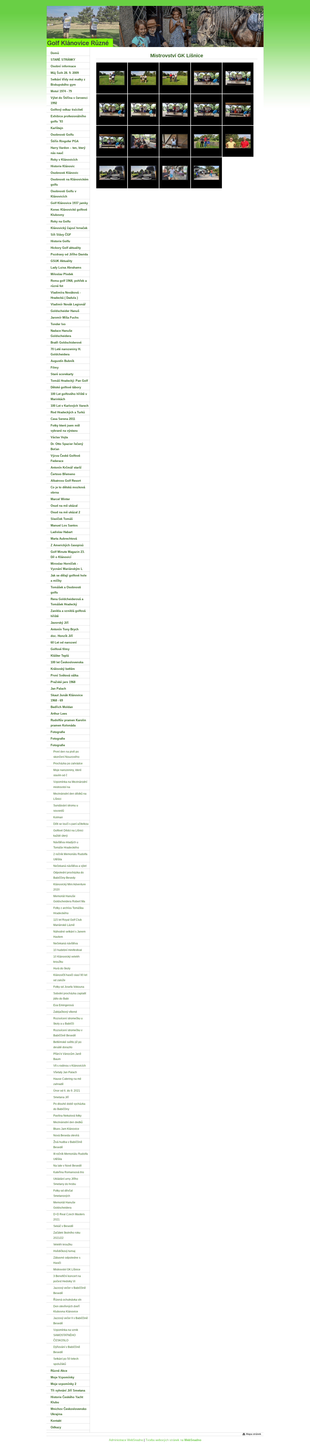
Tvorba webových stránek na (173, 1440)
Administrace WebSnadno (126, 1440)
